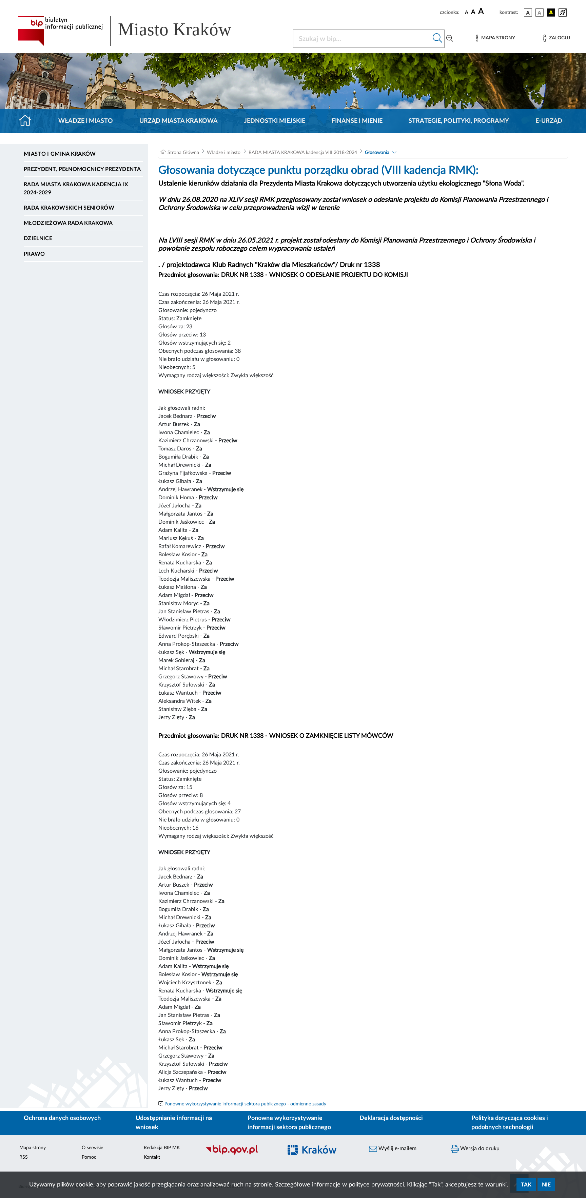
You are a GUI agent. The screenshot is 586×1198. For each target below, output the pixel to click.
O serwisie (92, 1147)
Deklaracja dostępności (391, 1118)
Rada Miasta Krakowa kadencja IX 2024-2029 (76, 188)
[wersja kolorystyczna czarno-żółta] (551, 12)
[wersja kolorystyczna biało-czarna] (539, 12)
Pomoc (89, 1157)
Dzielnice (38, 238)
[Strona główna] (28, 121)
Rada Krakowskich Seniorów (69, 208)
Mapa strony (32, 1147)
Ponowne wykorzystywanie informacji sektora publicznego (289, 1123)
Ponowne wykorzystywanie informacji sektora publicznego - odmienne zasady (245, 1104)
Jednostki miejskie (274, 121)
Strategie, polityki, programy (459, 121)
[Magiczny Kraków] (322, 1153)
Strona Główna (183, 152)
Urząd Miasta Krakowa (178, 121)
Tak (526, 1184)
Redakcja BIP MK (162, 1147)
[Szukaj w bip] (438, 39)
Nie (546, 1184)
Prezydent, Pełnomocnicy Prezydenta (82, 169)
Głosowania (377, 152)
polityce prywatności (376, 1185)
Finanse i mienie (357, 121)
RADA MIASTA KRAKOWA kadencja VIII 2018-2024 (303, 152)
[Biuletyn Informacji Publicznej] (240, 1153)
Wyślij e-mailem (396, 1148)
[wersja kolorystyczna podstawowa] (528, 12)
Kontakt (152, 1157)
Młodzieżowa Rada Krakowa (68, 223)
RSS (23, 1157)
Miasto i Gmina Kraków (60, 154)
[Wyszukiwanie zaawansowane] (449, 38)
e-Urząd (548, 121)
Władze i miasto (85, 121)
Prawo (34, 254)
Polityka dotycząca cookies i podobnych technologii (509, 1123)
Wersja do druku (479, 1148)
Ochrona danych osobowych (62, 1118)
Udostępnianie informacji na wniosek (174, 1123)
